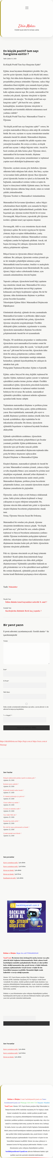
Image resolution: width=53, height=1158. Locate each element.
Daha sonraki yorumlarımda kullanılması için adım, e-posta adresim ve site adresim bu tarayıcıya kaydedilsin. (25, 708)
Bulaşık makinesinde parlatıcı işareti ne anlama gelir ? (19, 778)
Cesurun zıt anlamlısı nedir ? (12, 809)
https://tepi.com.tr (25, 741)
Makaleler (13, 586)
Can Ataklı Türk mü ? (9, 815)
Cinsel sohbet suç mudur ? (11, 802)
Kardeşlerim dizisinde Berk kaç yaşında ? (23, 610)
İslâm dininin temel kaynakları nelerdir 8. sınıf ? (26, 601)
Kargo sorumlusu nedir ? (11, 862)
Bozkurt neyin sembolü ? (11, 784)
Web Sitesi (6, 692)
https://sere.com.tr (40, 741)
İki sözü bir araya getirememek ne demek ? (16, 827)
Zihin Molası (26, 26)
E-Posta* (6, 681)
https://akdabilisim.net (9, 741)
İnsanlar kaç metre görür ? (11, 821)
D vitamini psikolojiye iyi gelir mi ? (14, 796)
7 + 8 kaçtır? (7, 715)
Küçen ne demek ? (9, 870)
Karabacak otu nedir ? (10, 878)
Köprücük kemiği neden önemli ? (13, 790)
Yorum (5, 641)
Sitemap (3, 744)
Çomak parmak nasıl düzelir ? (12, 833)
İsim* (5, 669)
